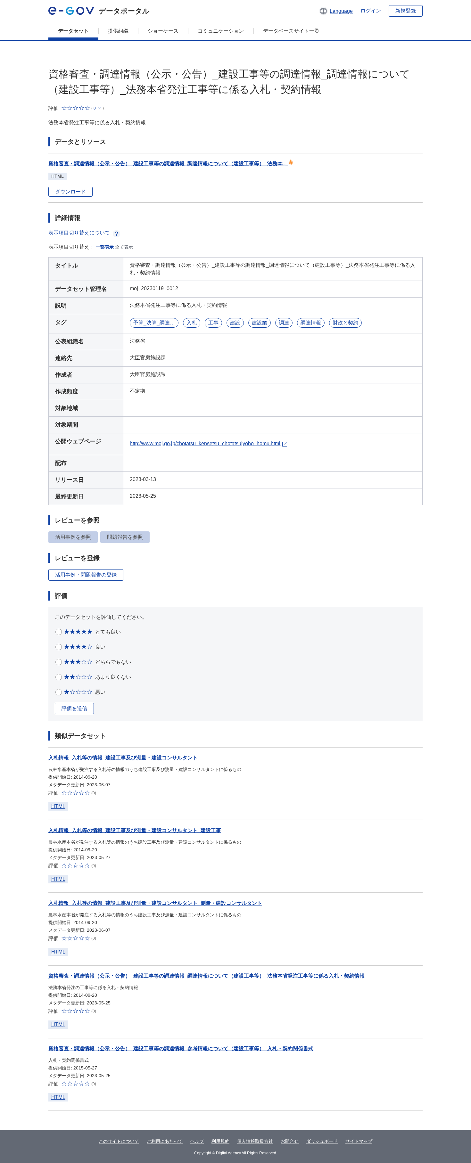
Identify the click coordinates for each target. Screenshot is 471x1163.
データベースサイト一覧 (291, 31)
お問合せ (290, 1141)
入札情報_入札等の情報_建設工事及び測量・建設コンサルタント (123, 757)
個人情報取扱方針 (255, 1141)
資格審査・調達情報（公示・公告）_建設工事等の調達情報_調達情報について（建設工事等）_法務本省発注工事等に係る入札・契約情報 (206, 976)
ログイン (370, 10)
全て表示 (124, 247)
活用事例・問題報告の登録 (86, 574)
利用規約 (220, 1141)
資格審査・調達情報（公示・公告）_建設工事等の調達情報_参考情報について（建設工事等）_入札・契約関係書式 (180, 1048)
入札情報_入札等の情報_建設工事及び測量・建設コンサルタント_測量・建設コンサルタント (155, 903)
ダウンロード (70, 191)
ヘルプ (197, 1141)
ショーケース (163, 31)
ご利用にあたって (165, 1141)
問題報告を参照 (125, 537)
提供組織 (118, 31)
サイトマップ (358, 1141)
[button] (336, 11)
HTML (58, 806)
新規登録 (405, 10)
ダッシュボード (322, 1141)
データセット (73, 31)
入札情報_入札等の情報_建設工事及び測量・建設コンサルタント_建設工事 (134, 830)
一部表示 (105, 247)
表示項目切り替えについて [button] (79, 232)
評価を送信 (74, 708)
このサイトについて (119, 1141)
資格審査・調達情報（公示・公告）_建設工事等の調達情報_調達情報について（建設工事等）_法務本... (168, 163)
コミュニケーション (221, 31)
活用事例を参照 (73, 537)
